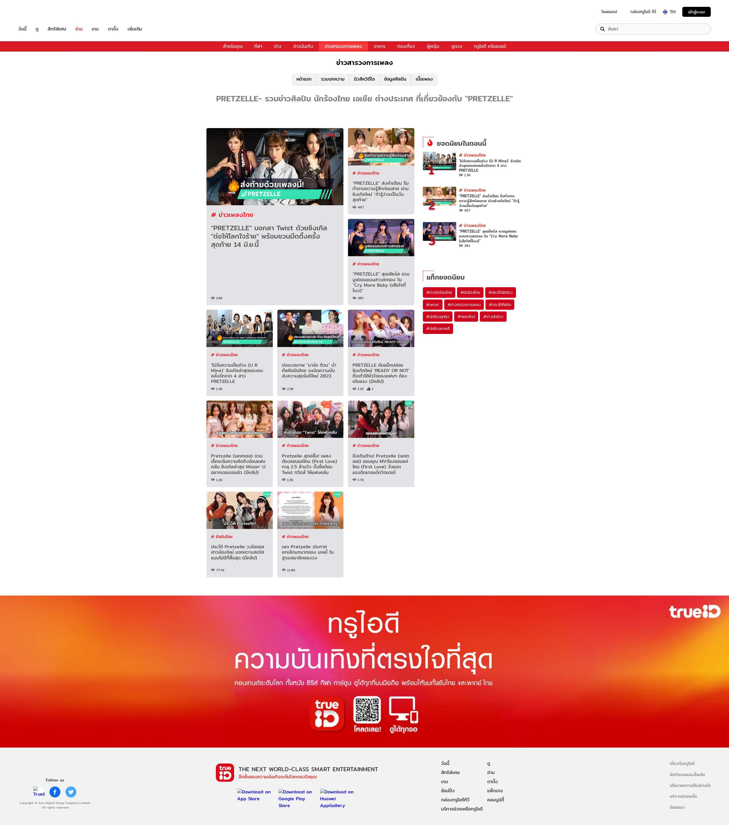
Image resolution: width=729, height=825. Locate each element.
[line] (39, 792)
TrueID (35, 12)
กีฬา (258, 46)
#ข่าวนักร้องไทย (439, 292)
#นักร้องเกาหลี (438, 328)
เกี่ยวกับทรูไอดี (682, 763)
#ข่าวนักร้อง (493, 316)
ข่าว (277, 46)
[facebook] (55, 792)
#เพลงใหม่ (466, 316)
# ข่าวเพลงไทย (232, 214)
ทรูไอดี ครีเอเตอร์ (490, 46)
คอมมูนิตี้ (495, 799)
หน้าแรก (304, 79)
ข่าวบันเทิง (303, 46)
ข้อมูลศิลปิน (395, 79)
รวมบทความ (333, 79)
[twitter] (71, 792)
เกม (95, 29)
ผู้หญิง (433, 46)
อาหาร (379, 46)
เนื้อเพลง (424, 79)
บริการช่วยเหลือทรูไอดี (462, 808)
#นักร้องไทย (470, 292)
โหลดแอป (609, 12)
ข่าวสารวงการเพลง (343, 46)
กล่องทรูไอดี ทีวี (643, 12)
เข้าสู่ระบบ (696, 12)
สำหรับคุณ (233, 46)
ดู (37, 29)
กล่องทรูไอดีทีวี (455, 799)
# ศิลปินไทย (222, 536)
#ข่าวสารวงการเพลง (464, 304)
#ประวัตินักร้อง (501, 292)
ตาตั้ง (113, 29)
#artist (432, 304)
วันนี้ (22, 29)
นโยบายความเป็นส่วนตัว (690, 785)
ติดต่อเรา (677, 807)
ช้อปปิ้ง (448, 790)
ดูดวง (456, 46)
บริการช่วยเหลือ (683, 796)
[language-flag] (665, 12)
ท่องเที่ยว (406, 46)
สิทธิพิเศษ (57, 29)
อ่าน (79, 29)
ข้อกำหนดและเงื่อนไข (687, 774)
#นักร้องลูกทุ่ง (437, 316)
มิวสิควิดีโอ (364, 79)
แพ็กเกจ (495, 790)
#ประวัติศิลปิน (500, 304)
